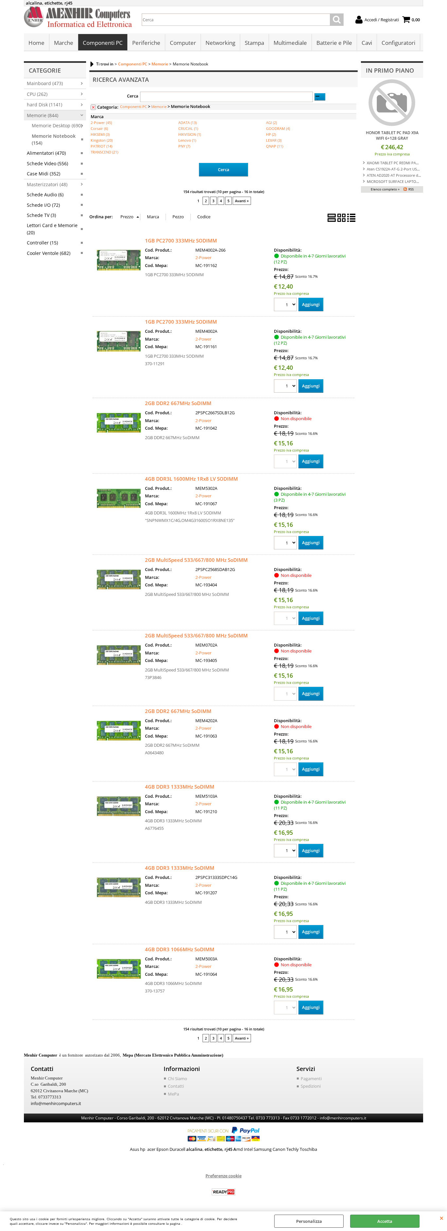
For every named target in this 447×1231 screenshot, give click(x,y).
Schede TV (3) (41, 215)
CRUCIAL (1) (188, 128)
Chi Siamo (177, 1078)
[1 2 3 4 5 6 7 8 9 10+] (286, 305)
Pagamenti (311, 1078)
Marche (63, 42)
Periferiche (146, 42)
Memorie (159, 106)
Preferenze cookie (223, 1176)
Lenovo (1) (187, 140)
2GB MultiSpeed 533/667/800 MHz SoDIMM (196, 560)
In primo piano (390, 70)
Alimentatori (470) (46, 153)
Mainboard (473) (45, 83)
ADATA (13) (187, 122)
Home (36, 42)
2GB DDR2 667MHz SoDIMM (178, 403)
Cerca (132, 96)
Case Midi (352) (43, 173)
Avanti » (242, 200)
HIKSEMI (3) (100, 134)
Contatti (176, 1086)
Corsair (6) (99, 128)
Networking (220, 42)
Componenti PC (103, 42)
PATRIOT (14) (101, 146)
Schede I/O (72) (43, 205)
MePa (173, 1094)
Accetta (384, 1221)
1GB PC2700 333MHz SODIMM (181, 240)
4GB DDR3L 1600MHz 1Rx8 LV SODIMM (191, 478)
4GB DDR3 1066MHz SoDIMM (179, 949)
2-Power (203, 257)
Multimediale (290, 42)
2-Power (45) (101, 122)
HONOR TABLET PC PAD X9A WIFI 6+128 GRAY (392, 135)
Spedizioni (311, 1086)
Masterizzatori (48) (47, 184)
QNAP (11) (274, 146)
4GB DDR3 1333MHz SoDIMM (179, 786)
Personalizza (309, 1221)
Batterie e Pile (334, 42)
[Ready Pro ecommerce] (223, 1191)
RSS (411, 189)
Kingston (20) (102, 140)
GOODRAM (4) (278, 128)
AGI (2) (271, 122)
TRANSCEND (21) (104, 152)
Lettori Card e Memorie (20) (52, 228)
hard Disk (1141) (44, 104)
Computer (183, 42)
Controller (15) (42, 243)
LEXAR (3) (273, 140)
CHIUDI (441, 1218)
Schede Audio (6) (45, 194)
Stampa (254, 42)
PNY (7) (184, 146)
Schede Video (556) (47, 163)
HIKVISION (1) (189, 134)
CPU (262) (37, 94)
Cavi (367, 42)
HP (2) (271, 134)
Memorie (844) (42, 115)
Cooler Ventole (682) (48, 253)
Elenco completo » (385, 189)
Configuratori (398, 42)
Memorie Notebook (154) (54, 139)
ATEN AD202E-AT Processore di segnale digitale (406, 175)
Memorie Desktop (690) (57, 125)
